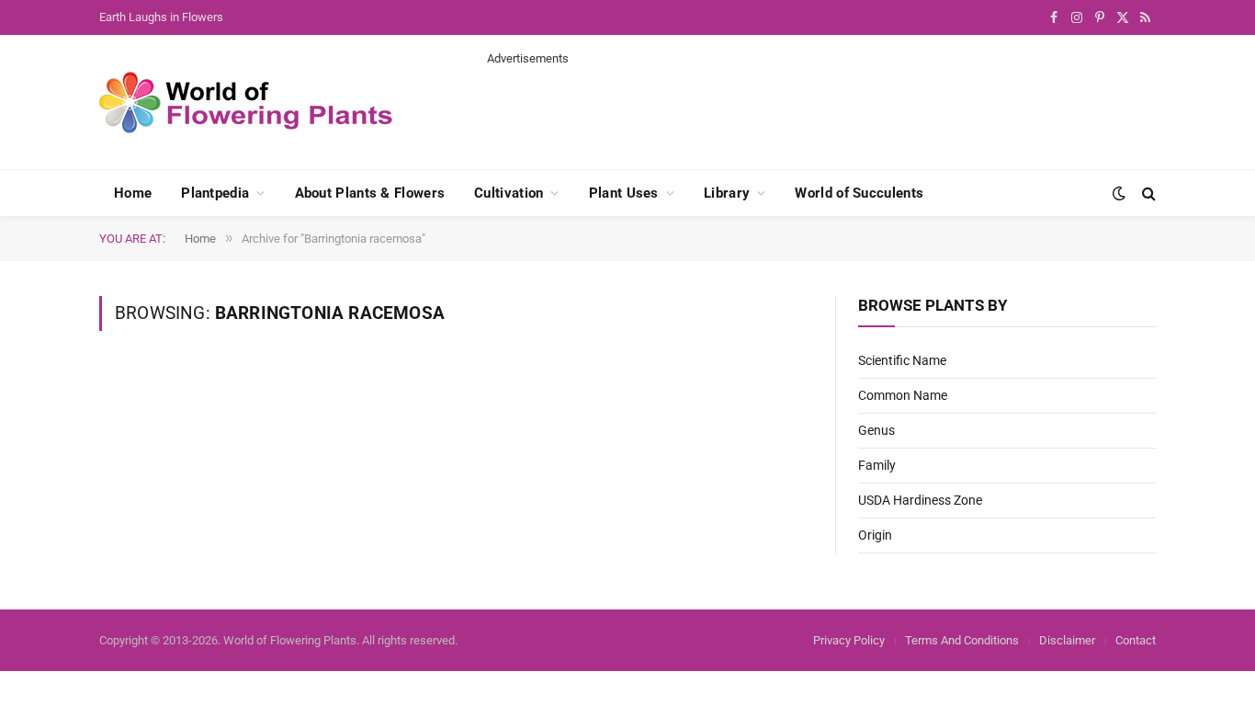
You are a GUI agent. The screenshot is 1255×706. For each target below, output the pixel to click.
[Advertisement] (821, 108)
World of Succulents (859, 193)
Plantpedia (215, 193)
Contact (1135, 640)
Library (727, 193)
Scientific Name (902, 360)
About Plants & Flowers (370, 193)
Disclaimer (1067, 640)
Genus (876, 430)
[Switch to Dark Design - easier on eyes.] (1119, 193)
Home (133, 193)
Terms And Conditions (962, 640)
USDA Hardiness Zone (920, 500)
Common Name (902, 395)
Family (877, 465)
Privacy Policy (849, 640)
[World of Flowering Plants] (246, 102)
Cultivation (508, 193)
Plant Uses (624, 193)
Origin (875, 535)
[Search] (1147, 193)
